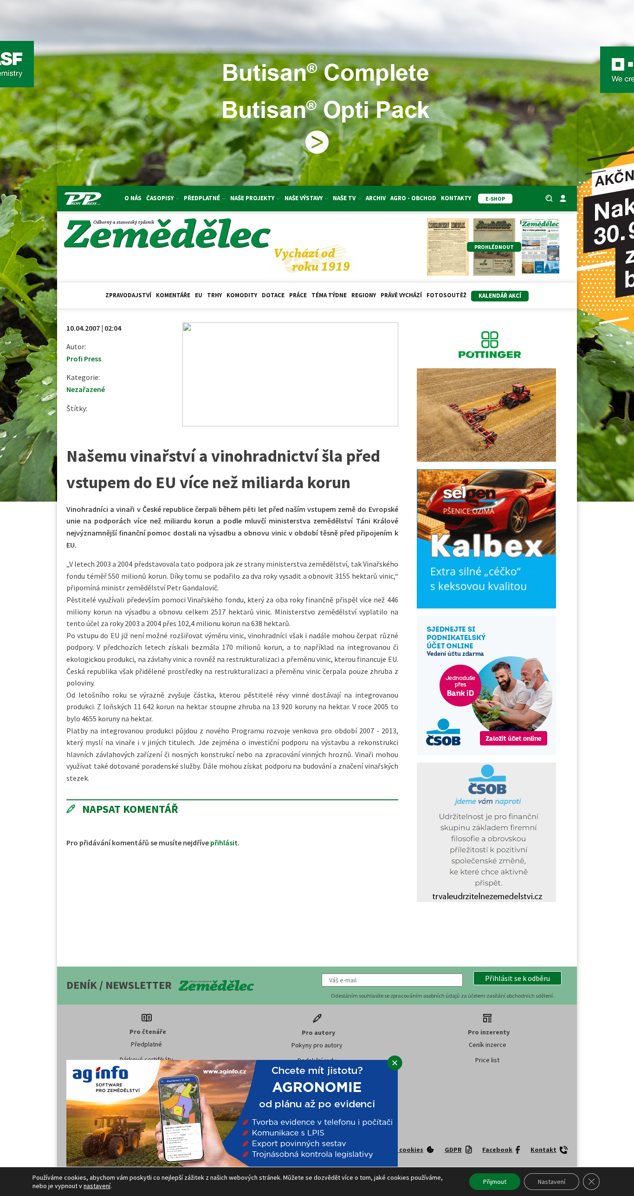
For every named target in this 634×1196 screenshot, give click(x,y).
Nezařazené (85, 389)
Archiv (376, 198)
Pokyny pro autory (317, 1045)
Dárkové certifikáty (146, 1059)
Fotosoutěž (446, 295)
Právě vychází (401, 295)
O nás (133, 198)
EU (198, 295)
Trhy (214, 295)
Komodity (241, 295)
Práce (298, 295)
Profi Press (83, 358)
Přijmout (494, 1181)
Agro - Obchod (413, 198)
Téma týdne (329, 295)
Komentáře (173, 295)
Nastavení (551, 1181)
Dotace (273, 295)
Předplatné (146, 1044)
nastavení (97, 1186)
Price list (487, 1060)
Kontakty (456, 198)
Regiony (363, 295)
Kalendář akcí (500, 296)
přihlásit (224, 842)
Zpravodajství (128, 295)
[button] (517, 978)
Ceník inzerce (487, 1044)
